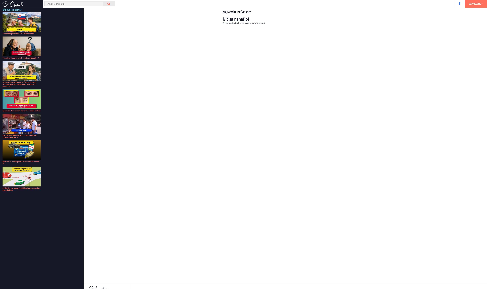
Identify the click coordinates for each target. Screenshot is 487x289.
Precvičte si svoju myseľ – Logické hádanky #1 (21, 58)
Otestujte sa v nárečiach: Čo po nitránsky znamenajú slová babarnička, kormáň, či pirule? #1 (19, 84)
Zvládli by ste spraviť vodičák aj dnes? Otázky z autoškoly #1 (21, 189)
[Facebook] (459, 4)
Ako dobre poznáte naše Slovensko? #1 (18, 33)
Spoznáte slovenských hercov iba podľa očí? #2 (21, 111)
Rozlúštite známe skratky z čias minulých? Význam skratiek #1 (20, 136)
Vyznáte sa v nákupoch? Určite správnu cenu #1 (21, 162)
